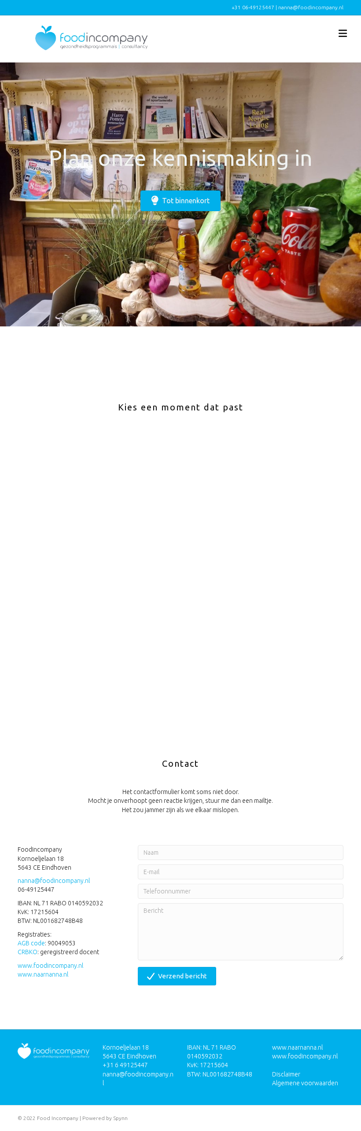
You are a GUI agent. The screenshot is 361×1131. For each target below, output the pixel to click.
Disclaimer (286, 1074)
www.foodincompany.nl (50, 965)
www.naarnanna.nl (43, 974)
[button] (177, 976)
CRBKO (27, 951)
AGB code (31, 943)
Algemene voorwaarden (305, 1083)
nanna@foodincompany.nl (54, 880)
